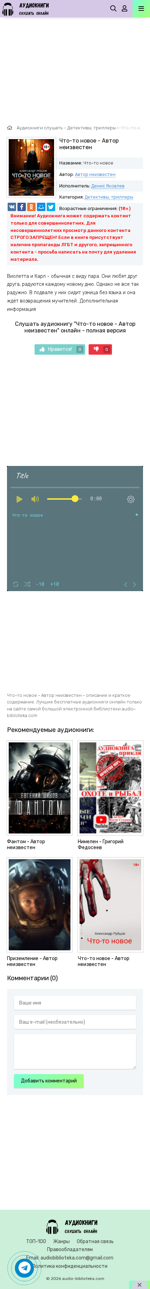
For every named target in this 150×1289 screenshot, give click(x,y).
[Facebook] (21, 207)
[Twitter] (51, 207)
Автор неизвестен (95, 174)
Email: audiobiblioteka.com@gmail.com (69, 1258)
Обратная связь (95, 1241)
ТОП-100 (36, 1241)
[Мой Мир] (41, 207)
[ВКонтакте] (12, 207)
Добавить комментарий (49, 1081)
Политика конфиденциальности (69, 1266)
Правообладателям (70, 1249)
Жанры (61, 1241)
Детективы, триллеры (109, 197)
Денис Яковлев (108, 185)
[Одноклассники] (31, 207)
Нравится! (64, 349)
